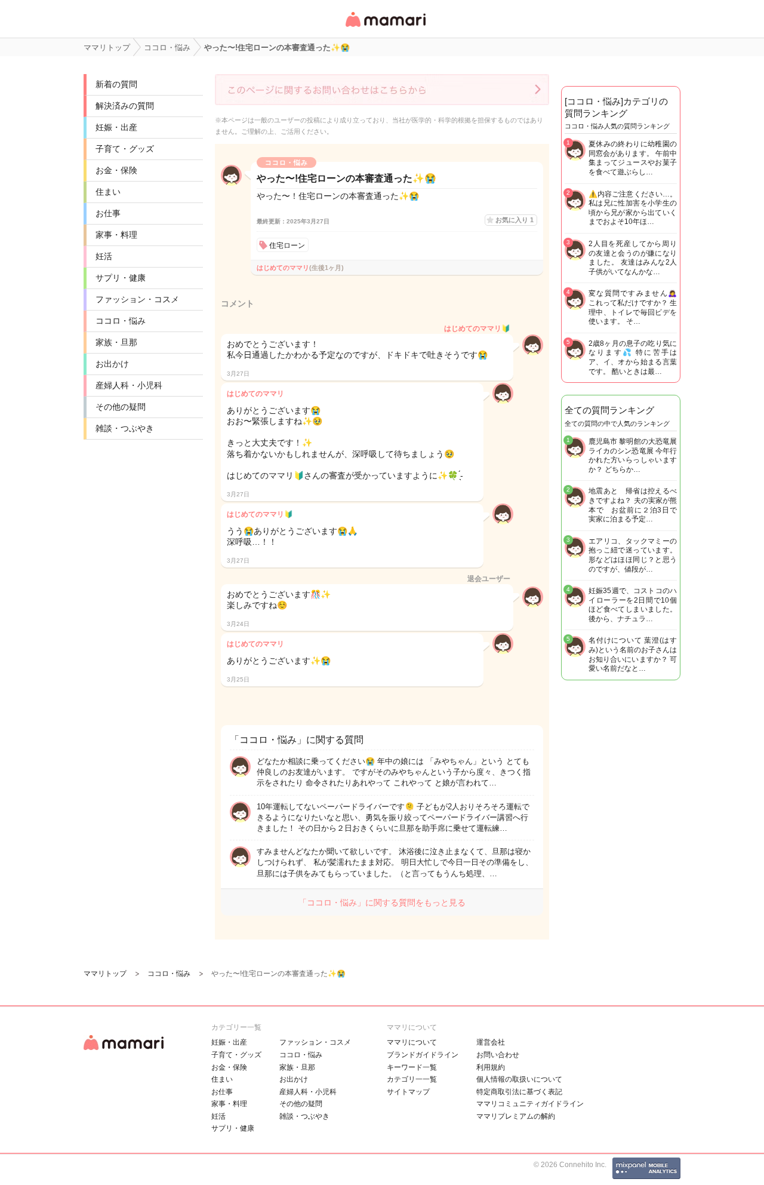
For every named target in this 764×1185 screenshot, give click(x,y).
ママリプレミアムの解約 (515, 1116)
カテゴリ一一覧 (412, 1079)
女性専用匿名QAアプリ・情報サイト (385, 27)
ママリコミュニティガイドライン (530, 1104)
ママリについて (412, 1042)
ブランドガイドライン (422, 1055)
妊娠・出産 (116, 127)
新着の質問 (116, 84)
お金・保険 (116, 170)
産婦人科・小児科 (129, 385)
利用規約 (490, 1067)
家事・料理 (116, 235)
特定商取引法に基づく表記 (519, 1092)
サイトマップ (408, 1092)
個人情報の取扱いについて (519, 1079)
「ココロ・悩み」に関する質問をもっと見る (382, 902)
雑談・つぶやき (125, 428)
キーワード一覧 (412, 1067)
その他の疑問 (121, 407)
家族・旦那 (116, 342)
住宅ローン (287, 245)
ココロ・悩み (121, 321)
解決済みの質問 (125, 105)
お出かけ (112, 364)
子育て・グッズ (125, 149)
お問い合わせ (497, 1055)
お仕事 (108, 213)
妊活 (104, 256)
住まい (108, 192)
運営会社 (490, 1042)
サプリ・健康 (121, 278)
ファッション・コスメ (137, 299)
